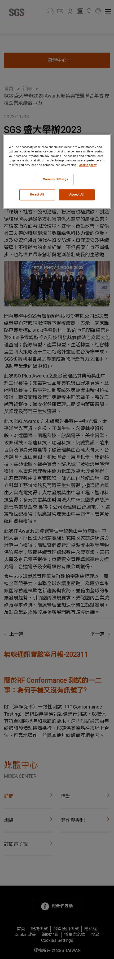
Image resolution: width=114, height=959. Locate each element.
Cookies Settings (55, 179)
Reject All (37, 194)
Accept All (77, 194)
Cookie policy (88, 165)
